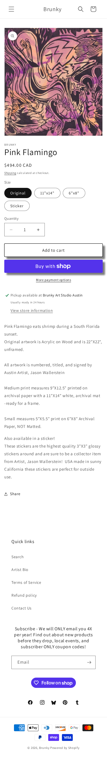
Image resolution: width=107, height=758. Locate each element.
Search (17, 556)
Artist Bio (20, 569)
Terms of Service (26, 582)
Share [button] (15, 493)
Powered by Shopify (65, 748)
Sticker (17, 205)
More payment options (53, 280)
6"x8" (74, 193)
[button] (11, 9)
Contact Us (21, 608)
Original (18, 193)
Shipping (10, 173)
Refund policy (24, 595)
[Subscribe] (89, 662)
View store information (32, 310)
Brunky (44, 748)
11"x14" (47, 193)
